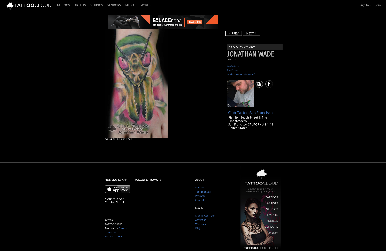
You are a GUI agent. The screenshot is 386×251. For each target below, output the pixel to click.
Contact (199, 200)
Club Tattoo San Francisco (250, 112)
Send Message (233, 70)
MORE (144, 5)
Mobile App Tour (205, 215)
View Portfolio (233, 66)
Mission (199, 187)
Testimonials (203, 191)
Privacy (109, 236)
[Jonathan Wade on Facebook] (269, 84)
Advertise (200, 220)
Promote (200, 196)
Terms (118, 236)
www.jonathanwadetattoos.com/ (241, 74)
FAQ (197, 228)
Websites (200, 224)
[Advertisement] (249, 22)
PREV (235, 33)
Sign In (364, 5)
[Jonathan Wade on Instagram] (259, 84)
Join (378, 5)
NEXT (250, 33)
